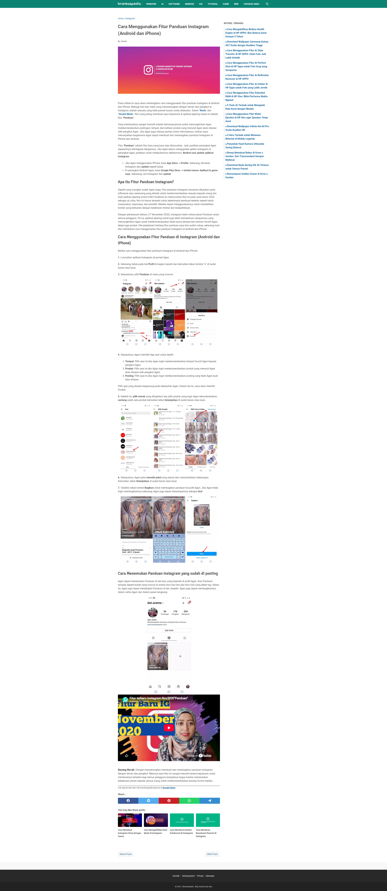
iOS (201, 4)
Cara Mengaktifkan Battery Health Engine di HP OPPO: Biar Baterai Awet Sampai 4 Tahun (246, 33)
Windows (151, 4)
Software (174, 4)
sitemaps (210, 876)
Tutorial (213, 4)
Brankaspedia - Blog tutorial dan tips (197, 887)
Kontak (176, 876)
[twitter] (148, 801)
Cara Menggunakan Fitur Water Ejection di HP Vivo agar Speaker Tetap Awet (246, 118)
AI (162, 4)
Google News (169, 788)
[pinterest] (169, 801)
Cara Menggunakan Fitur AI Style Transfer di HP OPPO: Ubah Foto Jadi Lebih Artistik (245, 54)
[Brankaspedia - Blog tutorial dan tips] (129, 4)
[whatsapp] (189, 801)
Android (189, 4)
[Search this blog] (267, 4)
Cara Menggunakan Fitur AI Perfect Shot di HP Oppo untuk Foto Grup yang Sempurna (246, 66)
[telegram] (210, 801)
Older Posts (212, 854)
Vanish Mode (126, 114)
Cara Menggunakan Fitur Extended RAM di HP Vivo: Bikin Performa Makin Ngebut (246, 96)
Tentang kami (188, 876)
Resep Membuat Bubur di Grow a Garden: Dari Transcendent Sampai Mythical (244, 156)
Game (226, 4)
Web (236, 4)
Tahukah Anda (251, 4)
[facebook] (128, 801)
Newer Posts (126, 854)
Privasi (200, 876)
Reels (203, 110)
